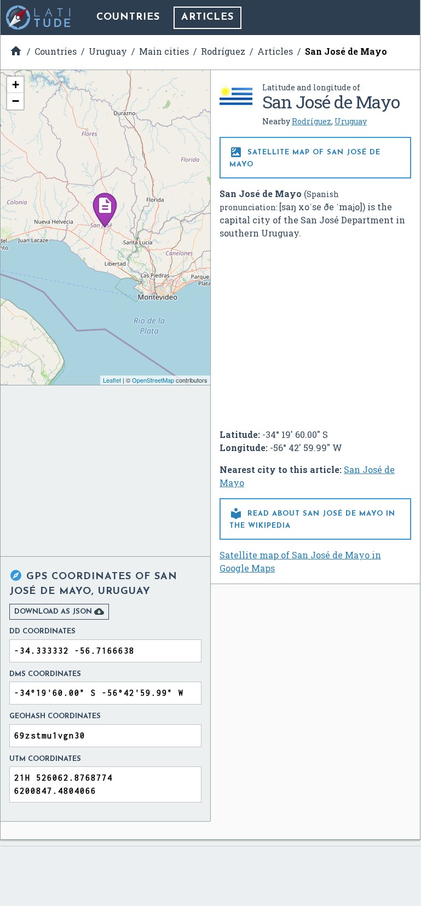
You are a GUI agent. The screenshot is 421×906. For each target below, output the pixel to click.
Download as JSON (59, 611)
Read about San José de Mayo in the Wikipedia (312, 518)
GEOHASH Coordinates (55, 716)
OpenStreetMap (153, 380)
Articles (207, 17)
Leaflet (112, 380)
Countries (128, 17)
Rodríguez (311, 121)
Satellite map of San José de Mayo (304, 157)
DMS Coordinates (45, 674)
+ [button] (15, 84)
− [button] (15, 101)
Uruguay (351, 121)
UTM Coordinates (45, 759)
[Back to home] (39, 17)
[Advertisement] (315, 329)
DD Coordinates (42, 631)
